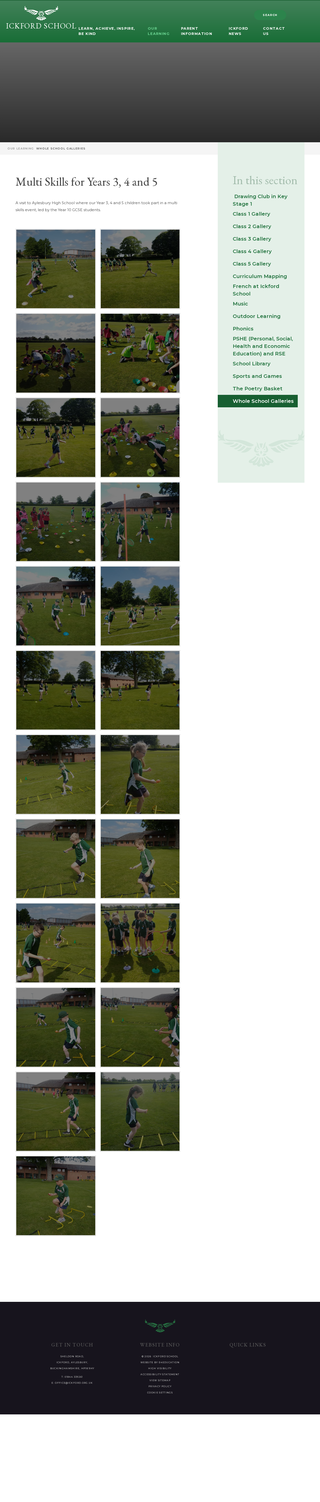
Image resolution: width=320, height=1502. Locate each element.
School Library (251, 364)
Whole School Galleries (61, 148)
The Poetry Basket (257, 389)
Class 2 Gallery (252, 226)
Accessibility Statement (159, 1374)
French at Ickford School (256, 290)
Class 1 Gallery (251, 214)
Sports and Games (257, 376)
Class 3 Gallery (252, 239)
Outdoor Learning (256, 316)
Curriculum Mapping (260, 276)
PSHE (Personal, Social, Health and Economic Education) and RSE (263, 346)
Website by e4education (160, 1362)
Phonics (243, 329)
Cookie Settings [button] (160, 1392)
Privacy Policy (160, 1386)
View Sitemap (160, 1380)
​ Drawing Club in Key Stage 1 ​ (260, 200)
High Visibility (160, 1368)
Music (240, 304)
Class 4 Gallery (252, 251)
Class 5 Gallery (252, 264)
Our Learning (21, 148)
